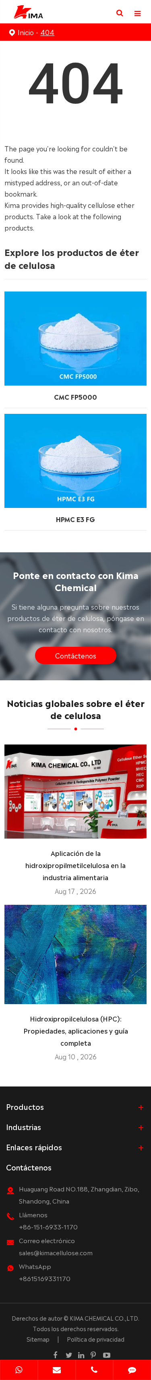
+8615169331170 (44, 1278)
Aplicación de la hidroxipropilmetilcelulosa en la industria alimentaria (75, 865)
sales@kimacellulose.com (56, 1252)
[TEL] (94, 1371)
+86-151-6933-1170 (48, 1226)
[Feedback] (132, 1371)
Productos (25, 1106)
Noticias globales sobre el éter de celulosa (76, 708)
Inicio (26, 32)
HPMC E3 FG (75, 519)
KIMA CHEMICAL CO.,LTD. (104, 1318)
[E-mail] (56, 1371)
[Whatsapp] (18, 1371)
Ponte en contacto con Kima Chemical (76, 580)
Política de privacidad (95, 1339)
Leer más (75, 829)
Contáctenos (75, 655)
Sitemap (38, 1339)
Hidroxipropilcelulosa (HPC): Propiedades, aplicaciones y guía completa (75, 1030)
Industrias (23, 1126)
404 (47, 32)
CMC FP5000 (75, 396)
